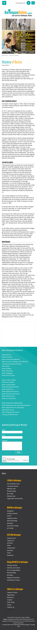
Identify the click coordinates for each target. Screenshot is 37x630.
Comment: (5, 440)
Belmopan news (11, 488)
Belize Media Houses (8, 396)
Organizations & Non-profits (15, 498)
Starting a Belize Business (10, 414)
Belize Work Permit (8, 410)
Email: (3, 435)
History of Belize (13, 55)
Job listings (10, 575)
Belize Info (5, 55)
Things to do (10, 540)
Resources (18, 617)
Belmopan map (11, 496)
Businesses (10, 523)
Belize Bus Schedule (8, 382)
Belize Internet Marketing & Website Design (18, 624)
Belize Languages (7, 373)
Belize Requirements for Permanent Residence (16, 405)
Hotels (9, 545)
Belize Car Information (9, 398)
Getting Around (11, 538)
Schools (9, 516)
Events (9, 553)
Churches (9, 600)
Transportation (11, 548)
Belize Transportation (8, 384)
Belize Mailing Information (10, 391)
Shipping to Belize (12, 518)
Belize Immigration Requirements (12, 403)
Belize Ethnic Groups (8, 375)
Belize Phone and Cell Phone (10, 394)
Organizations (11, 595)
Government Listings (12, 525)
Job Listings (10, 493)
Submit (18, 452)
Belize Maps (5, 366)
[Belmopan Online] (18, 13)
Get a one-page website (13, 570)
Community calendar (12, 486)
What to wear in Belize (9, 380)
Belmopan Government (13, 577)
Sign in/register (20, 3)
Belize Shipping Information (10, 412)
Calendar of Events (12, 592)
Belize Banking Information (10, 387)
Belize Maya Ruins (7, 371)
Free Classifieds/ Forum (13, 484)
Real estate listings (12, 520)
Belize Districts (6, 355)
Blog (23, 617)
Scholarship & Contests (13, 580)
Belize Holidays (6, 368)
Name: (3, 430)
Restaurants (10, 555)
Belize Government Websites (11, 359)
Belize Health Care (7, 389)
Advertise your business (13, 567)
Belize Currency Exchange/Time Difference (15, 361)
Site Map (27, 617)
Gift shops (10, 543)
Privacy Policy (11, 617)
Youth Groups (11, 602)
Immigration (10, 511)
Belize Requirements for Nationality (13, 407)
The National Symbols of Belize (11, 364)
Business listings (11, 491)
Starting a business (12, 513)
